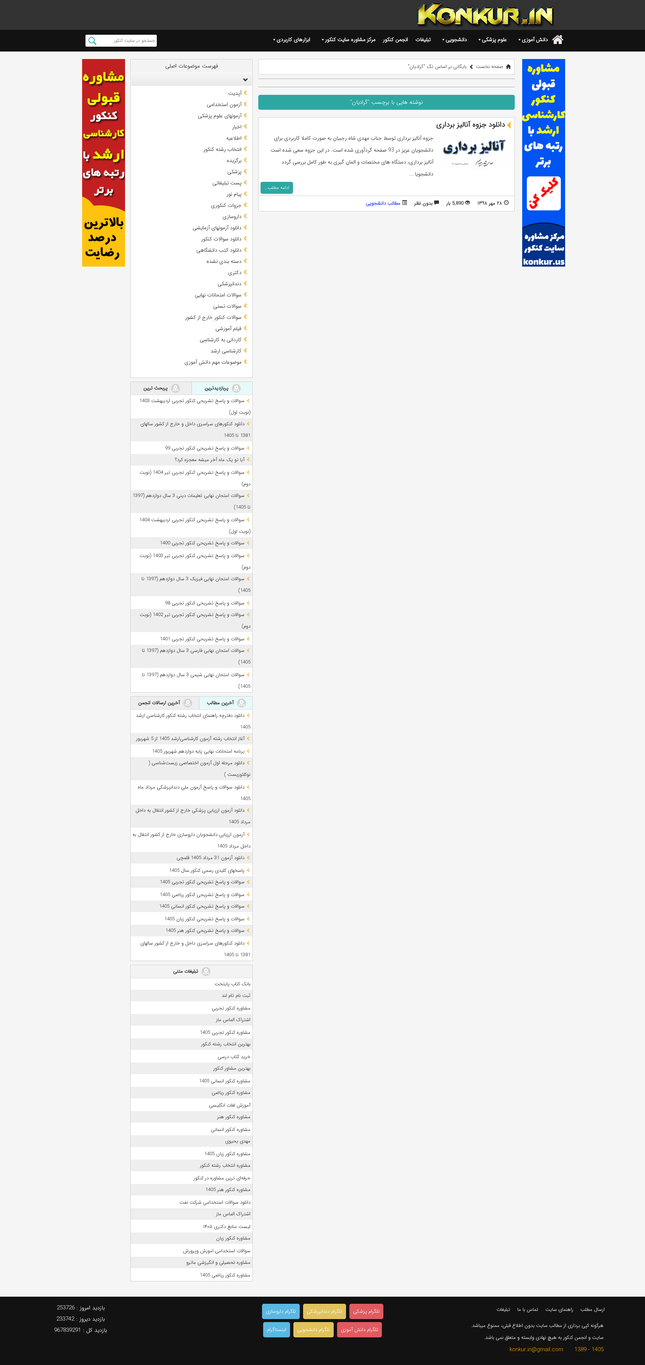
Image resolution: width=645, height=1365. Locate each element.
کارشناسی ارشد (226, 351)
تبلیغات (423, 39)
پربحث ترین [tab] (156, 388)
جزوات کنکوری (226, 205)
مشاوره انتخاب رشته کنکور (225, 1165)
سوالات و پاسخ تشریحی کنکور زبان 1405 (204, 919)
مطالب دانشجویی (383, 203)
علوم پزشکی (494, 39)
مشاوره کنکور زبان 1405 (227, 1154)
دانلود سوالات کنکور (221, 239)
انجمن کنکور (395, 39)
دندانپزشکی (230, 284)
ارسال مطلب (592, 1309)
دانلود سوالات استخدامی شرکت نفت (215, 1202)
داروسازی (232, 216)
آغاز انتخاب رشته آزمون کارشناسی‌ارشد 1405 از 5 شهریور (190, 739)
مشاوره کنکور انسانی (230, 1130)
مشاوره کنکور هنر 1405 (227, 1190)
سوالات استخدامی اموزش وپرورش (216, 1251)
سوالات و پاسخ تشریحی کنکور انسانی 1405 (201, 906)
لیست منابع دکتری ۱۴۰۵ (226, 1227)
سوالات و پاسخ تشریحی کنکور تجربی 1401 (202, 639)
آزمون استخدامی (224, 104)
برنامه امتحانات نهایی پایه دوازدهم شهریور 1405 (198, 751)
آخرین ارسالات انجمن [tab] (159, 703)
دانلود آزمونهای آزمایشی (217, 228)
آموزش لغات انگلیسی (229, 1105)
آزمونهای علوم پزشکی (220, 116)
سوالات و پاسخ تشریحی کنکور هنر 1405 (204, 931)
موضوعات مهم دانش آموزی (213, 362)
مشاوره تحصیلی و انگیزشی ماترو (218, 1262)
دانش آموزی (535, 39)
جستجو (92, 40)
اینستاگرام (276, 1330)
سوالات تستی (227, 306)
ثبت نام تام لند (236, 995)
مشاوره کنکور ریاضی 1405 (225, 1275)
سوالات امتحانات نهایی (218, 295)
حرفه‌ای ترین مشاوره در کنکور (222, 1178)
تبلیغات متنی (186, 971)
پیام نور (234, 194)
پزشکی (234, 172)
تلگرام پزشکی (366, 1311)
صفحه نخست (489, 67)
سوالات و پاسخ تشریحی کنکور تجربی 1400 (202, 543)
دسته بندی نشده (224, 261)
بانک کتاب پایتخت (232, 984)
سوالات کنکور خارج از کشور (213, 317)
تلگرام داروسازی (281, 1311)
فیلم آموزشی (228, 328)
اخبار (237, 127)
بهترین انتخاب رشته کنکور (225, 1044)
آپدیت (235, 93)
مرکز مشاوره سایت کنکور (350, 39)
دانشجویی (456, 39)
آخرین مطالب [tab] (221, 703)
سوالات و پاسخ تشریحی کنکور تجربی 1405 (202, 882)
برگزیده (234, 160)
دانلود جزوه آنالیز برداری (470, 124)
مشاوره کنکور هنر (233, 1117)
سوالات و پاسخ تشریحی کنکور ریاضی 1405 (202, 895)
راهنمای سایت (559, 1309)
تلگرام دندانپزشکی (324, 1311)
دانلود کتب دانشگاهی (219, 250)
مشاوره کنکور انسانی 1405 (224, 1081)
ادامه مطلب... (276, 187)
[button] (243, 79)
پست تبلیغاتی (227, 183)
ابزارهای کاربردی (293, 39)
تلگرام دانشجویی (313, 1330)
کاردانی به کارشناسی (221, 340)
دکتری (235, 272)
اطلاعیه (234, 138)
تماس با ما (527, 1309)
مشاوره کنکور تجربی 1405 (225, 1032)
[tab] (191, 79)
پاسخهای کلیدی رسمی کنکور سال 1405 (206, 870)
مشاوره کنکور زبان (233, 1238)
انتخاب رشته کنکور (222, 149)
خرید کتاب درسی (234, 1057)
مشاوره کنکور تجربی (231, 1008)
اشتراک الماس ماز (233, 1020)
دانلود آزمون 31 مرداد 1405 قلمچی (210, 858)
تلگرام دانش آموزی (359, 1330)
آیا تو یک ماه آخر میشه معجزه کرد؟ (209, 460)
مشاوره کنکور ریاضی (231, 1093)
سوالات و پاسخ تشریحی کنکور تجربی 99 (204, 448)
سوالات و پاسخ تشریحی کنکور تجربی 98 (204, 603)
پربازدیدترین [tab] (217, 388)
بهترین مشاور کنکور (232, 1068)
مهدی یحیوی (237, 1141)
